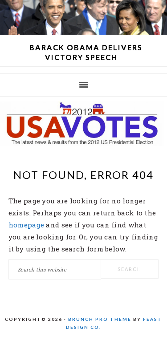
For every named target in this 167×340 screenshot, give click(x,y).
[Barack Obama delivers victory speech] (83, 32)
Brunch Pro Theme (99, 319)
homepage (26, 224)
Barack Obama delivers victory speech (86, 52)
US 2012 (83, 123)
